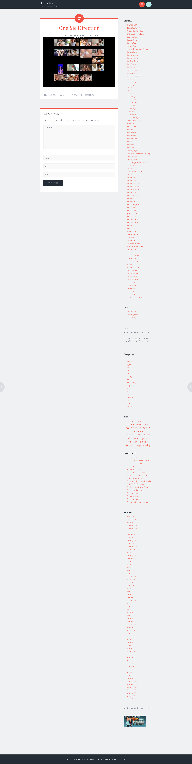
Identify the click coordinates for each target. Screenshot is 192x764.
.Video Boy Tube (132, 85)
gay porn (78, 95)
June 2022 (130, 537)
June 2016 (130, 666)
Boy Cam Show (132, 133)
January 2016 (131, 681)
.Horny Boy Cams (133, 70)
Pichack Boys (131, 258)
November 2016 (132, 651)
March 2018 (130, 615)
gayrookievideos (132, 213)
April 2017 (130, 639)
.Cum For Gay (131, 43)
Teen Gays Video (132, 273)
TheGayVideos (131, 285)
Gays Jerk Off (131, 216)
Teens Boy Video (132, 276)
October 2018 (131, 600)
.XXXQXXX (130, 88)
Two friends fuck (132, 496)
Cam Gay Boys (132, 151)
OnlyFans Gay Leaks (133, 255)
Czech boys (139, 424)
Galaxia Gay (131, 175)
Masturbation (133, 434)
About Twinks (131, 115)
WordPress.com (118, 759)
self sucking (147, 438)
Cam (128, 370)
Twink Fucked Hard (133, 466)
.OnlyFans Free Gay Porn (135, 76)
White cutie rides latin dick (135, 478)
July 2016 (130, 663)
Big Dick (129, 364)
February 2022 (131, 540)
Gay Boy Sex (131, 178)
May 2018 (130, 609)
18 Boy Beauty (132, 103)
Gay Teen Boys (132, 382)
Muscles (143, 435)
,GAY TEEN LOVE (132, 25)
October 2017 (131, 624)
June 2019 (130, 585)
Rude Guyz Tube (132, 261)
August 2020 (131, 564)
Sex (130, 442)
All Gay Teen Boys (133, 118)
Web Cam (130, 406)
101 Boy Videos (132, 94)
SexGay (129, 264)
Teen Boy (142, 442)
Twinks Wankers (132, 294)
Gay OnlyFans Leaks (133, 195)
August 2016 (131, 660)
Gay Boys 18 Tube (133, 184)
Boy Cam (130, 130)
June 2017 (130, 633)
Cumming (129, 424)
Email (48, 166)
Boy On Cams (131, 136)
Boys (128, 367)
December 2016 (132, 648)
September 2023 (132, 529)
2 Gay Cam (130, 112)
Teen (128, 394)
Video (129, 403)
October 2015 (131, 690)
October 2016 (131, 654)
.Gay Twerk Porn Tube (134, 61)
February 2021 (131, 555)
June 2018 (130, 606)
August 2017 (131, 630)
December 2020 (132, 558)
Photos (129, 388)
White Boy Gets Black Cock (136, 484)
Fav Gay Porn (131, 169)
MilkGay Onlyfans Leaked (135, 246)
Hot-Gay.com (131, 231)
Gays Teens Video (132, 222)
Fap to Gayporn (132, 166)
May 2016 (130, 669)
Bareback (130, 362)
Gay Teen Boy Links (133, 204)
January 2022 (131, 543)
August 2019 (131, 579)
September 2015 (132, 693)
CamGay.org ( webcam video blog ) (138, 154)
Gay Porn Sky (131, 201)
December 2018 (132, 597)
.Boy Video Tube (132, 37)
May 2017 (130, 636)
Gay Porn (130, 198)
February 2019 (131, 594)
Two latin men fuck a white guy (137, 490)
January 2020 (131, 573)
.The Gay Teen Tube (133, 79)
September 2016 (132, 657)
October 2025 (131, 520)
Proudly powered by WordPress (80, 759)
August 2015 (131, 696)
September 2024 (132, 526)
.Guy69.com (131, 67)
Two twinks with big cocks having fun (139, 481)
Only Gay (130, 252)
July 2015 (130, 699)
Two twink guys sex (133, 493)
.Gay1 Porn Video (132, 64)
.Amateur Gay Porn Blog (135, 31)
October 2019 (131, 576)
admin (65, 95)
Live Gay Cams (132, 240)
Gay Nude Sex (131, 192)
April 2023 (130, 532)
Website (48, 175)
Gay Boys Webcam (133, 187)
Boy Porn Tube (132, 139)
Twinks (129, 400)
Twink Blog (130, 291)
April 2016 (130, 672)
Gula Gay (130, 228)
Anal (128, 359)
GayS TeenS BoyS (133, 219)
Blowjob (138, 421)
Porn (94, 95)
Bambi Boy (130, 124)
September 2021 (132, 546)
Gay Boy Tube (131, 181)
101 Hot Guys (131, 97)
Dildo (146, 425)
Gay (128, 379)
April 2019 (130, 588)
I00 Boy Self (131, 237)
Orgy (128, 385)
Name (48, 158)
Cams (145, 421)
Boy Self (129, 142)
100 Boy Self (131, 91)
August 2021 (131, 549)
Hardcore (87, 95)
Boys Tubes (130, 148)
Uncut (134, 445)
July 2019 (130, 582)
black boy (130, 421)
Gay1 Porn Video (132, 210)
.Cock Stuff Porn (132, 40)
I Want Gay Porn (132, 234)
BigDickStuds (131, 127)
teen (134, 441)
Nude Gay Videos (132, 249)
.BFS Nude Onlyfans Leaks (135, 34)
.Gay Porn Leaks (132, 58)
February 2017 (131, 642)
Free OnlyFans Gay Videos (135, 172)
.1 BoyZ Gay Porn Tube (134, 28)
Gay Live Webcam (133, 190)
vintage (138, 446)
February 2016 (131, 678)
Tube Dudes (131, 288)
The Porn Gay (131, 282)
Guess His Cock (132, 225)
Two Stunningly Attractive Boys (137, 487)
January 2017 (131, 645)
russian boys (138, 438)
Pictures (129, 391)
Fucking (129, 376)
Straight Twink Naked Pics (135, 469)
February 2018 (131, 618)
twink (128, 445)
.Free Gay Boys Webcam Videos (137, 49)
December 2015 (132, 684)
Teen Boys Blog (132, 270)
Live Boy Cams (132, 457)
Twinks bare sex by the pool (136, 472)
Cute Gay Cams (132, 160)
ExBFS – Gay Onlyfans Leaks (136, 163)
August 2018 (131, 603)
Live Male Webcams (133, 243)
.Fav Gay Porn (131, 46)
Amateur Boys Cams (133, 121)
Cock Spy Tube (132, 157)
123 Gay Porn (131, 100)
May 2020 (130, 567)
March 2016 (130, 675)
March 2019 (130, 591)
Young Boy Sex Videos (134, 297)
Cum (128, 373)
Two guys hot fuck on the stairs (137, 502)
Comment (48, 129)
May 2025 (130, 523)
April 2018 (130, 612)
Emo (150, 425)
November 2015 (132, 687)
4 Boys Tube (47, 3)
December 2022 (132, 534)
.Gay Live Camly (132, 52)
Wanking (145, 445)
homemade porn (138, 431)
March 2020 (130, 570)
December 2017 (132, 621)
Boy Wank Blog (132, 145)
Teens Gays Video (132, 279)
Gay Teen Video (132, 207)
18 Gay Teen (131, 106)
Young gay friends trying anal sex (138, 475)
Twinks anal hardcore (134, 499)
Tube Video (130, 397)
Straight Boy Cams (133, 267)
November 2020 (132, 561)
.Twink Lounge (131, 82)
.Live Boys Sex (131, 73)
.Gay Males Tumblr (133, 55)
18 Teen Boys (131, 109)
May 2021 (130, 552)
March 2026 (130, 517)
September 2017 (132, 627)
